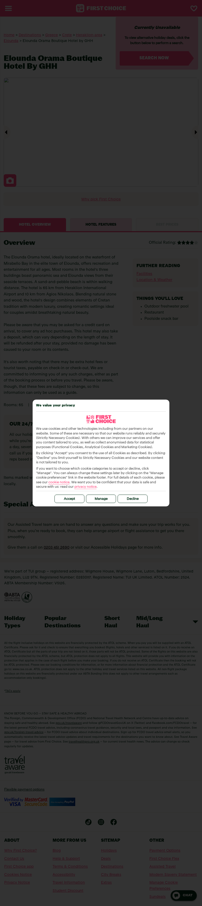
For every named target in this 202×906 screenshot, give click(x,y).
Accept (69, 499)
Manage (101, 499)
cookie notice (58, 482)
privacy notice (85, 487)
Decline (133, 499)
